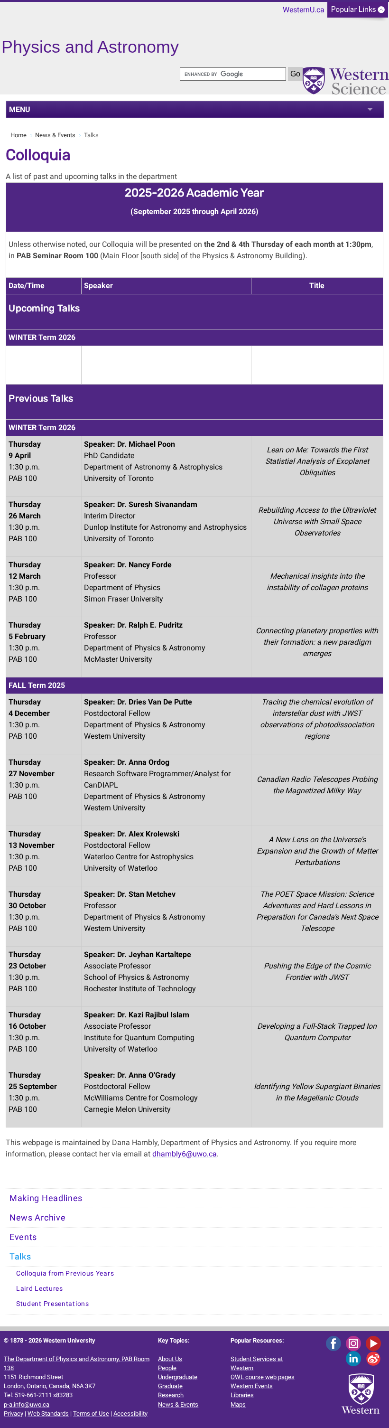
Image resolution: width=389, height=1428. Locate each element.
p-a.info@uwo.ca (26, 1404)
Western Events (252, 1386)
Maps (238, 1404)
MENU (19, 109)
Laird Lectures (39, 1289)
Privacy (13, 1413)
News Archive (37, 1217)
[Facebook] (335, 1343)
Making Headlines (46, 1198)
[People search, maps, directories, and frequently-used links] (357, 12)
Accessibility (130, 1413)
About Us (170, 1358)
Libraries (242, 1395)
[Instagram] (355, 1343)
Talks (20, 1256)
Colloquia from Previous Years (65, 1273)
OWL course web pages (263, 1377)
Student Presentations (52, 1304)
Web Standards (48, 1413)
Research (171, 1395)
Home (18, 135)
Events (23, 1237)
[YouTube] (375, 1343)
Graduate (170, 1386)
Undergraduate (177, 1377)
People (167, 1368)
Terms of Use (91, 1413)
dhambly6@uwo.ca (184, 1153)
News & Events (55, 135)
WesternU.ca (303, 9)
